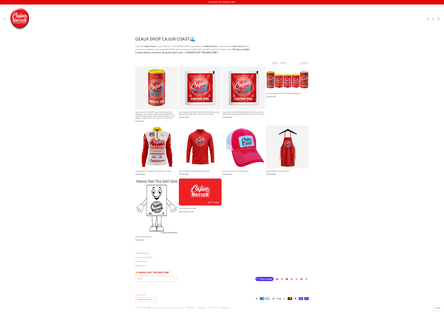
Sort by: (275, 63)
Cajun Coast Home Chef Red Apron (278, 171)
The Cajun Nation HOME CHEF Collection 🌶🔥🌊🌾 (283, 93)
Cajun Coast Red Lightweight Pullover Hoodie (194, 171)
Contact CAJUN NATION (144, 257)
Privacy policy (201, 307)
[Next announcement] (439, 2)
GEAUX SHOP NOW (142, 253)
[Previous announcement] (4, 2)
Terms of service (213, 307)
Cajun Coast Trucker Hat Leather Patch (235, 171)
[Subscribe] (174, 279)
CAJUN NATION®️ (145, 307)
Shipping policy (225, 307)
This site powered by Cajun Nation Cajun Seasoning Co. (167, 307)
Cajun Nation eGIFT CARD (187, 208)
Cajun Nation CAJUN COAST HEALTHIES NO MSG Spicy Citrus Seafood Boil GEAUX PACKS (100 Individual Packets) (199, 113)
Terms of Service (141, 261)
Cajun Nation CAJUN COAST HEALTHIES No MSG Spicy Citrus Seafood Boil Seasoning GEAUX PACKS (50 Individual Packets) (243, 113)
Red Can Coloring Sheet (143, 237)
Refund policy (140, 266)
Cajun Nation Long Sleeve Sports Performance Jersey (153, 171)
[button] (4, 18)
